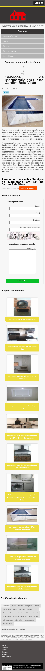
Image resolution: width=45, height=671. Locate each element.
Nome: (37, 206)
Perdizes (13, 613)
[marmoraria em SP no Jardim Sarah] (22, 307)
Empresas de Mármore (10, 36)
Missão (4, 650)
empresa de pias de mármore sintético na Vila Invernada (22, 587)
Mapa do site (6, 656)
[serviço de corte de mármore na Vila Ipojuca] (22, 364)
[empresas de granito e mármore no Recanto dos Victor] (22, 544)
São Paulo (18, 620)
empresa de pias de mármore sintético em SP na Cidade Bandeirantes (22, 437)
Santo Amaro (33, 616)
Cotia (37, 606)
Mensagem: (31, 248)
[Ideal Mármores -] (22, 11)
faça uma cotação (28, 188)
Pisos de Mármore (8, 56)
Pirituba (28, 613)
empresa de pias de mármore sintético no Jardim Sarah (22, 466)
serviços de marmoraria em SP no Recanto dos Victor (22, 528)
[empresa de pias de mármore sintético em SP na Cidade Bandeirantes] (22, 423)
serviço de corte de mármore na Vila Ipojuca (22, 377)
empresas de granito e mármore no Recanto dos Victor (22, 558)
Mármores (6, 46)
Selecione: (6, 606)
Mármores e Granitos (9, 51)
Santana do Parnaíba (20, 616)
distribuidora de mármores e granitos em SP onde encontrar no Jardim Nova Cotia (22, 497)
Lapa (35, 609)
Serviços (22, 31)
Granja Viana (7, 609)
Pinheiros (21, 613)
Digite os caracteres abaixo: (30, 227)
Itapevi (15, 609)
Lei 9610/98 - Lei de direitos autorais (22, 639)
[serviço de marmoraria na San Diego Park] (22, 393)
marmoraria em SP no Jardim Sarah (22, 319)
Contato (4, 654)
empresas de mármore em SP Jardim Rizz (22, 348)
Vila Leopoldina (29, 620)
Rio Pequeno (7, 616)
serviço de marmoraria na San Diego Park (22, 407)
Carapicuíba (29, 606)
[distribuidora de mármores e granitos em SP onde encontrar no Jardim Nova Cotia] (22, 482)
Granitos (5, 41)
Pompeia (36, 613)
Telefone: (36, 220)
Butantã (20, 606)
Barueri (14, 606)
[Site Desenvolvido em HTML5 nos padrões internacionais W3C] (7, 669)
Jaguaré (22, 609)
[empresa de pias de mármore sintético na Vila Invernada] (22, 574)
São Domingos (8, 620)
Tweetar (6, 92)
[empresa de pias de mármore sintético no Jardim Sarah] (22, 453)
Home (4, 645)
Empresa (5, 647)
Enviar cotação (23, 281)
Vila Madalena (7, 624)
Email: (38, 213)
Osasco (5, 613)
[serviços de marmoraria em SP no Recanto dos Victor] (22, 515)
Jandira (29, 609)
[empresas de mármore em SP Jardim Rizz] (22, 334)
